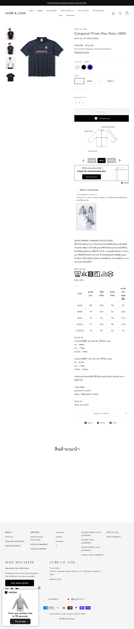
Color (81, 62)
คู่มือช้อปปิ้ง (34, 532)
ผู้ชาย (32, 11)
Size (76, 76)
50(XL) (110, 81)
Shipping (89, 49)
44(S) (79, 81)
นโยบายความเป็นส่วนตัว (14, 541)
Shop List (9, 537)
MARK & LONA (80, 29)
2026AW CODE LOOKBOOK (87, 541)
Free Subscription (20, 583)
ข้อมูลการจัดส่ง (101, 413)
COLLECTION (83, 11)
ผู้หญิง (40, 11)
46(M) (90, 81)
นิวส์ (60, 15)
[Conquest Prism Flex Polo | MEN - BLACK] (19, 507)
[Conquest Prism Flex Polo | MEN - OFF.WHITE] (16, 507)
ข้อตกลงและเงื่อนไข (13, 546)
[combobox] (101, 160)
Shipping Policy (81, 52)
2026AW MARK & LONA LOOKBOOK (91, 533)
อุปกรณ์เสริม (52, 11)
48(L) (99, 81)
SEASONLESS (98, 11)
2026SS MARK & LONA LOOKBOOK (90, 548)
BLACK (83, 67)
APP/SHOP (70, 15)
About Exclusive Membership (36, 538)
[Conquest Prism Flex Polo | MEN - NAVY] (23, 507)
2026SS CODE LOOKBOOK (92, 555)
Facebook (60, 541)
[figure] (83, 160)
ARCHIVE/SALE (67, 11)
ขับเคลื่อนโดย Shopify (67, 619)
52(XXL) (81, 89)
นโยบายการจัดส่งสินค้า (39, 544)
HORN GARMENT (113, 537)
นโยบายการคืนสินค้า (38, 549)
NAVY (90, 67)
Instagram (60, 532)
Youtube (59, 537)
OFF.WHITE (77, 67)
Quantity (80, 97)
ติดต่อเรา (8, 532)
